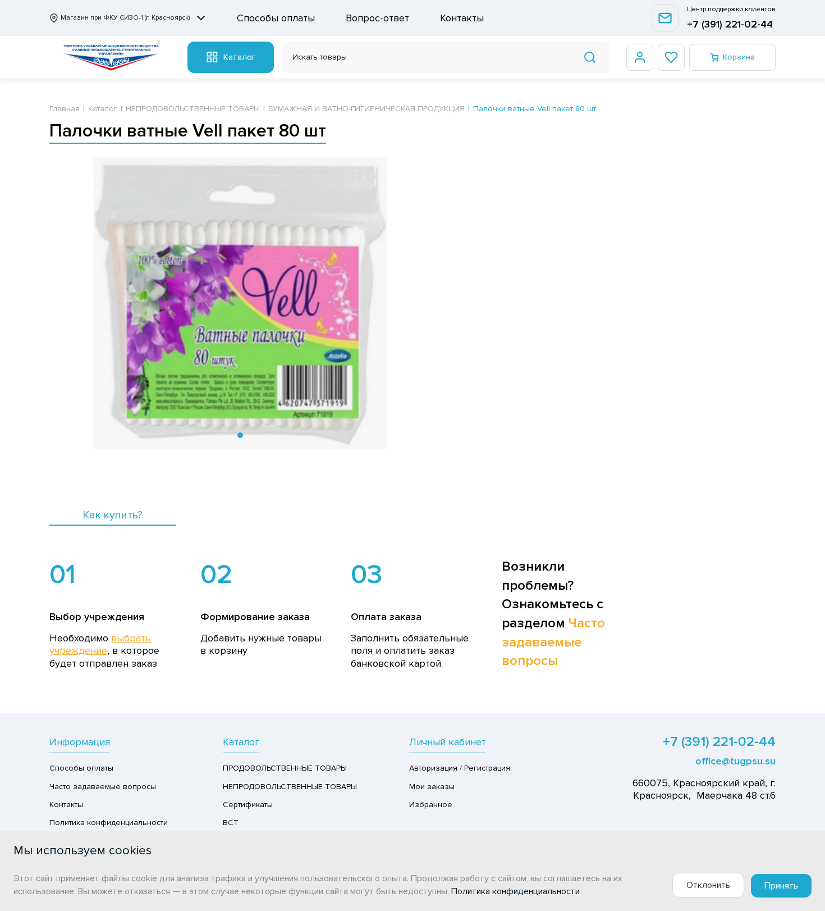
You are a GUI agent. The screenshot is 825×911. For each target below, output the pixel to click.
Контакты (462, 18)
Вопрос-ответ (377, 18)
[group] (240, 303)
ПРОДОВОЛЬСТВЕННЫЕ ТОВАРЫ (285, 768)
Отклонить (708, 885)
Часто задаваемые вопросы (553, 642)
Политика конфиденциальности (108, 822)
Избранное (430, 804)
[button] (240, 435)
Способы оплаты (276, 18)
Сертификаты (248, 804)
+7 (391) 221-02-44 (730, 24)
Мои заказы (432, 786)
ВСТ (231, 822)
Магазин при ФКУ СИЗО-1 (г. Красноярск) (125, 17)
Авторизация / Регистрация (459, 768)
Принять (781, 885)
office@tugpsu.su (735, 761)
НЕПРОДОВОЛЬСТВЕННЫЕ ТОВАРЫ (290, 786)
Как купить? (112, 515)
